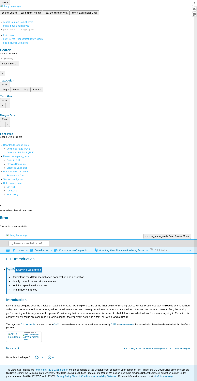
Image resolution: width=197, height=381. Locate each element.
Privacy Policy (64, 376)
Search (11, 243)
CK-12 (56, 324)
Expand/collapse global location (189, 249)
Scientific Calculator (16, 168)
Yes (41, 357)
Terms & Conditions (82, 376)
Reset (5, 84)
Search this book (8, 53)
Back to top (11, 348)
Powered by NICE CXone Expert (52, 370)
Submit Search (9, 63)
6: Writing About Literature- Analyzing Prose (121, 250)
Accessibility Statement (105, 376)
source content (127, 324)
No (53, 357)
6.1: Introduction (28, 324)
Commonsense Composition (74, 250)
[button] (11, 190)
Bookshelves (41, 250)
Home (20, 250)
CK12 (113, 324)
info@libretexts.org (163, 376)
